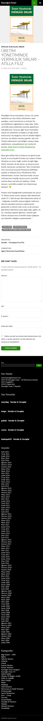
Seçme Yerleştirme (8, 693)
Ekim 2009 (5, 587)
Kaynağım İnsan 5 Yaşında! (11, 386)
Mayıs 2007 (5, 628)
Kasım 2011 (5, 533)
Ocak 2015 (5, 454)
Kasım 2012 (5, 508)
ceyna (3, 430)
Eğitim (3, 657)
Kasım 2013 (5, 482)
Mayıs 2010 (5, 572)
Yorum (4, 276)
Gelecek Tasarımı (7, 659)
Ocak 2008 (5, 615)
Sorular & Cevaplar (18, 402)
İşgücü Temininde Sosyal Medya (12, 250)
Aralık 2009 (5, 583)
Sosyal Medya (6, 700)
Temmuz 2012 (6, 516)
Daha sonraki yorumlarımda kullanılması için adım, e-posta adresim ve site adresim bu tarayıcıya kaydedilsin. (21, 339)
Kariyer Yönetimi (7, 668)
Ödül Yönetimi (6, 687)
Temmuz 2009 (6, 593)
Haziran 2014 (6, 467)
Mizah (3, 683)
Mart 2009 (5, 602)
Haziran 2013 (6, 493)
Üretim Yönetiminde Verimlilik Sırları (16, 229)
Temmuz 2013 (6, 490)
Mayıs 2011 (5, 546)
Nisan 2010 (5, 574)
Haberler (4, 661)
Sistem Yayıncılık (20, 227)
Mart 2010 (5, 576)
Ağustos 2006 (6, 634)
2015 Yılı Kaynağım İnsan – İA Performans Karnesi (19, 380)
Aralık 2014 (5, 456)
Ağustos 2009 (6, 591)
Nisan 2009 (5, 600)
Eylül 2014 (5, 460)
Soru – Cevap (6, 695)
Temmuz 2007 (6, 625)
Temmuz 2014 (6, 465)
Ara (2, 363)
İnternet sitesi (7, 326)
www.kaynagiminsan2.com (11, 378)
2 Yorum (23, 68)
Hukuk (3, 663)
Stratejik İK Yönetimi (8, 702)
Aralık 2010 (5, 557)
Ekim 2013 (5, 484)
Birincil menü (40, 3)
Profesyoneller (6, 691)
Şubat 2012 (5, 527)
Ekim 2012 (5, 510)
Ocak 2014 (5, 478)
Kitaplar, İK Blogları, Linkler (12, 47)
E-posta (5, 316)
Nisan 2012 (5, 523)
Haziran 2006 (6, 636)
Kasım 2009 (5, 585)
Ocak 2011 (5, 555)
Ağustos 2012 (6, 514)
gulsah (4, 421)
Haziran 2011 (6, 544)
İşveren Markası (7, 665)
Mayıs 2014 (5, 469)
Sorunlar (4, 698)
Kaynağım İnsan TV (8, 672)
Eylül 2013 (5, 486)
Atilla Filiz (7, 227)
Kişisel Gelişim (6, 674)
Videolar (4, 704)
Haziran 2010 (6, 570)
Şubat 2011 (5, 553)
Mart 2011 (5, 550)
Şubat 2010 (5, 578)
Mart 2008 (5, 610)
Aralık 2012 (5, 505)
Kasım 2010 (5, 559)
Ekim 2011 (5, 535)
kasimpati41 (6, 439)
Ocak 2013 (5, 503)
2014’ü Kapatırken (8, 384)
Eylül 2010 (5, 563)
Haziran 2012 (6, 518)
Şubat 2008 (5, 613)
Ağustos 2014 (6, 463)
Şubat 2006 (5, 643)
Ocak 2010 (5, 580)
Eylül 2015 (5, 452)
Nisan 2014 (5, 471)
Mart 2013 (5, 499)
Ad (3, 306)
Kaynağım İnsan (8, 3)
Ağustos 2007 (6, 623)
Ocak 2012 (5, 529)
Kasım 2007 (5, 617)
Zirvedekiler (5, 708)
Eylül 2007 (5, 621)
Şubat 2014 (5, 475)
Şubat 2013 (5, 501)
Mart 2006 (5, 640)
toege (3, 411)
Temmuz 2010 (6, 568)
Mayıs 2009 (5, 598)
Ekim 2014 (5, 458)
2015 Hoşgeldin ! (7, 382)
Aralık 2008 (5, 606)
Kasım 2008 (5, 608)
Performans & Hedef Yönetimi (12, 689)
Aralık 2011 (5, 531)
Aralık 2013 (5, 480)
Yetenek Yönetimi (7, 706)
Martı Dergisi (6, 680)
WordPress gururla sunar (8, 718)
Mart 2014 (5, 473)
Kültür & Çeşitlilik (7, 678)
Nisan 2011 (5, 548)
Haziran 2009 (6, 595)
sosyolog (5, 402)
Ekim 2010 (5, 561)
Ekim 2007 (5, 619)
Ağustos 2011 (6, 540)
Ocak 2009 (5, 604)
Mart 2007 (5, 630)
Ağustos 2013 (6, 488)
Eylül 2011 (5, 538)
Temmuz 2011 (6, 542)
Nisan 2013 (5, 497)
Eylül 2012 (5, 512)
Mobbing (4, 685)
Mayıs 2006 (5, 638)
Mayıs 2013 (5, 495)
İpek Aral (15, 68)
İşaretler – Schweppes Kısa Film (12, 241)
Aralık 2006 (5, 632)
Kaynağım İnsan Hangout (10, 670)
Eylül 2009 (5, 589)
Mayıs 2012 (5, 520)
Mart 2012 (5, 525)
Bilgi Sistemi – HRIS (8, 655)
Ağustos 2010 (6, 565)
